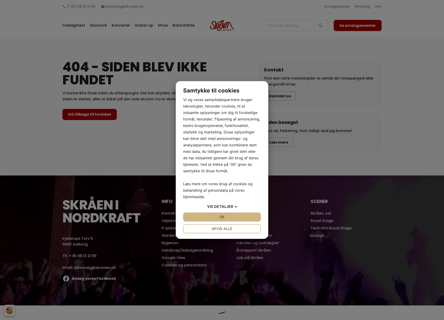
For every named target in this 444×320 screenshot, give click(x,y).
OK (222, 217)
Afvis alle (222, 228)
